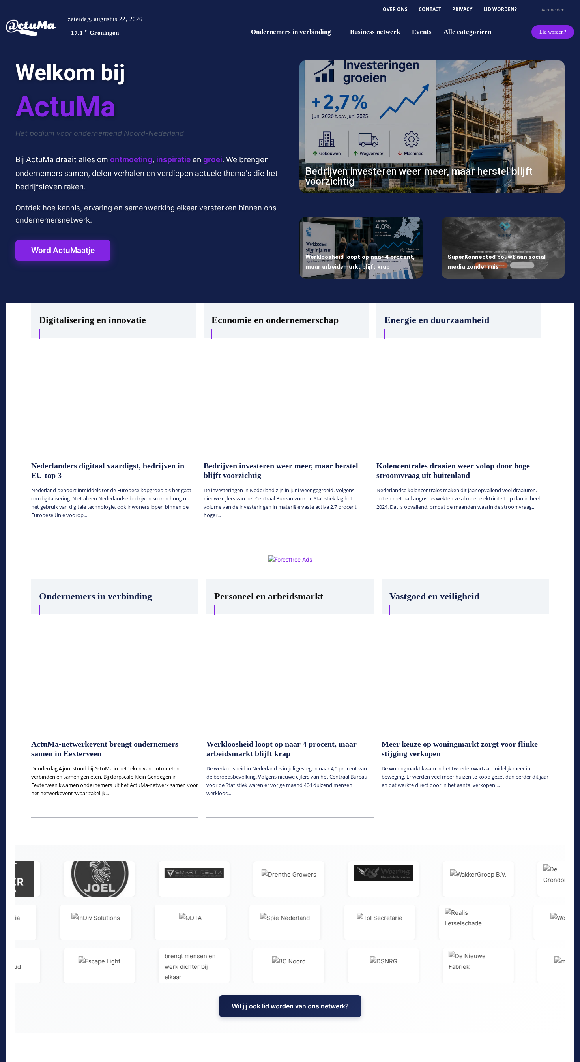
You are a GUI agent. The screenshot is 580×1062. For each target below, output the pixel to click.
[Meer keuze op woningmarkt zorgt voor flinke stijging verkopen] (465, 672)
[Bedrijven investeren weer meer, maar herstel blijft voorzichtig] (432, 126)
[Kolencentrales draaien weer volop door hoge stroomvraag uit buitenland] (458, 395)
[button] (531, 9)
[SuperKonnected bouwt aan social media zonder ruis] (503, 248)
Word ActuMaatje (63, 250)
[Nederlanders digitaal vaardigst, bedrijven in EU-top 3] (113, 395)
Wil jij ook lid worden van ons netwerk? (290, 1006)
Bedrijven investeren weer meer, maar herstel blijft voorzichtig (419, 176)
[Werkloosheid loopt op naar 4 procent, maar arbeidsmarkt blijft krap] (361, 248)
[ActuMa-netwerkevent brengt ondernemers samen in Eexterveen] (114, 672)
